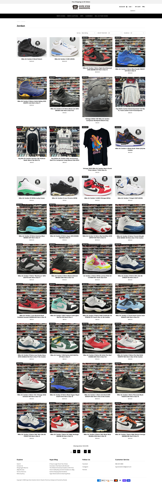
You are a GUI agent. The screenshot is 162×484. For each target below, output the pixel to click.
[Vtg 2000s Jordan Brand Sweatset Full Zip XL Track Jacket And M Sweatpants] (130, 92)
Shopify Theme (44, 480)
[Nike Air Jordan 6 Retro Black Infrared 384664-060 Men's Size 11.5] (65, 259)
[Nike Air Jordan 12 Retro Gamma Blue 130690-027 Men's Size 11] (32, 219)
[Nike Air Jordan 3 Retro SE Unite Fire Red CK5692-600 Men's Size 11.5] (97, 338)
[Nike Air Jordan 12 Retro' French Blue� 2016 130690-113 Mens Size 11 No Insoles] (130, 219)
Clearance (89, 16)
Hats (81, 16)
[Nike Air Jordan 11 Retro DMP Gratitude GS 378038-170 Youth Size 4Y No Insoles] (97, 299)
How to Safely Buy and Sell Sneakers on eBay (62, 469)
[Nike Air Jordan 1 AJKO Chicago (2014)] (97, 186)
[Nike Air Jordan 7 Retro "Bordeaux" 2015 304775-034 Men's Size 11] (32, 259)
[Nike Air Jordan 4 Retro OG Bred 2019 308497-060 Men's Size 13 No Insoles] (97, 378)
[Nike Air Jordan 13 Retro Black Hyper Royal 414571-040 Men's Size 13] (65, 378)
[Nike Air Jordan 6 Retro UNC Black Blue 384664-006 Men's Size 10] (97, 418)
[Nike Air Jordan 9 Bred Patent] (32, 47)
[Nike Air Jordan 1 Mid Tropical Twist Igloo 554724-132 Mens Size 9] (65, 299)
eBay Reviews (20, 469)
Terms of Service (21, 471)
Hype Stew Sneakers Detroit (33, 480)
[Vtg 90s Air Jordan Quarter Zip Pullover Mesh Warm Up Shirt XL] (32, 142)
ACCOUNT (122, 7)
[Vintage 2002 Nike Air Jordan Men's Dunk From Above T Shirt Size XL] (97, 147)
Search (19, 464)
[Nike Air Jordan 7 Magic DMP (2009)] (130, 186)
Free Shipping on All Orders (81, 2)
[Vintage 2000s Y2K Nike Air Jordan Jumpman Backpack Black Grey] (97, 97)
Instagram (85, 466)
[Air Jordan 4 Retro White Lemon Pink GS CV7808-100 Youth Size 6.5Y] (97, 259)
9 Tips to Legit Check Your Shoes (59, 464)
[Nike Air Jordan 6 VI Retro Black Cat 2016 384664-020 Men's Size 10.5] (65, 92)
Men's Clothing (72, 16)
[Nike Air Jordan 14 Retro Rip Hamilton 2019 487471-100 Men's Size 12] (97, 219)
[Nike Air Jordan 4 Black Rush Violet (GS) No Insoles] (130, 137)
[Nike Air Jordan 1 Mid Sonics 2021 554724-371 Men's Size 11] (65, 338)
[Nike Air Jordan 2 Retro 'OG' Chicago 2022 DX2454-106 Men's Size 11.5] (32, 378)
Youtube (84, 469)
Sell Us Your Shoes (101, 16)
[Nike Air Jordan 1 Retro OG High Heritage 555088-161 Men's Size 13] (65, 418)
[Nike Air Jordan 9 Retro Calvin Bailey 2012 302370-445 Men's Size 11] (32, 88)
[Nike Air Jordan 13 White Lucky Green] (32, 186)
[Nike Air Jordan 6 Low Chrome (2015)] (65, 186)
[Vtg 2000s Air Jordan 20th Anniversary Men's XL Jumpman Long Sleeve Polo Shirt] (65, 142)
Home (18, 21)
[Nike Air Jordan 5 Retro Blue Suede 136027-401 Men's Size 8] (130, 52)
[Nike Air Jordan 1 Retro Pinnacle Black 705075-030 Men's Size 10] (130, 378)
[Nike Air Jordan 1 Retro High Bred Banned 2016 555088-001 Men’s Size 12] (97, 51)
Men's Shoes (61, 16)
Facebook (85, 464)
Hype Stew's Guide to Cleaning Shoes (60, 473)
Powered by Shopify (62, 480)
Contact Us (20, 466)
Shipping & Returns (22, 467)
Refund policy (20, 473)
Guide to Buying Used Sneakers (58, 471)
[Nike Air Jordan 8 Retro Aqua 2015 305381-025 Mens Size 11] (65, 219)
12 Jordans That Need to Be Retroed (59, 466)
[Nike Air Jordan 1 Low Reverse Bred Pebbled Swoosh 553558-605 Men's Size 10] (32, 299)
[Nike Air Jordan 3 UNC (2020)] (65, 47)
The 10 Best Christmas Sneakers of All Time (62, 467)
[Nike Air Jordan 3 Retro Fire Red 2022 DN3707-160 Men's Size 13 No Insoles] (130, 338)
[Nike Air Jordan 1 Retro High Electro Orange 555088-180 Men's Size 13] (130, 418)
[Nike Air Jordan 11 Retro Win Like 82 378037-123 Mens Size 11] (130, 259)
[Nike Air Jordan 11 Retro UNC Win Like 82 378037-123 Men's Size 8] (32, 418)
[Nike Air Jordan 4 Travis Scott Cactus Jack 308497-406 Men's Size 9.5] (130, 299)
